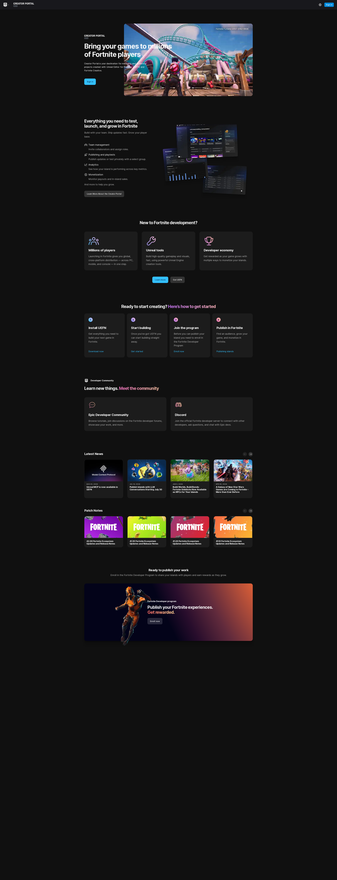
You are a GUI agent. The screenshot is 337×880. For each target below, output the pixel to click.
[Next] (251, 454)
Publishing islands (225, 351)
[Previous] (245, 454)
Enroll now (179, 351)
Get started (137, 351)
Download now (96, 351)
